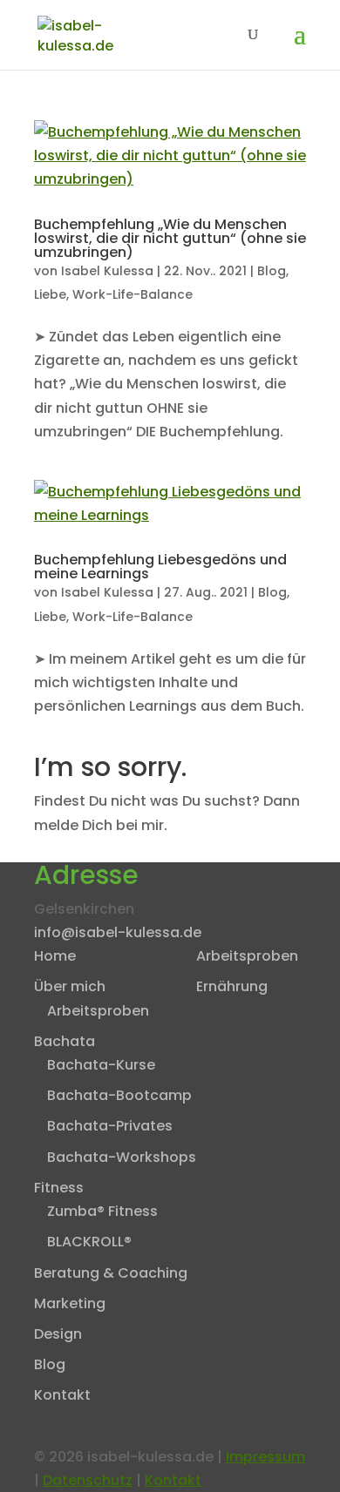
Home (55, 956)
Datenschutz (88, 1480)
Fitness (59, 1188)
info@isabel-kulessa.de (117, 932)
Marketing (69, 1303)
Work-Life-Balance (132, 294)
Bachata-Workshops (121, 1157)
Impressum (265, 1457)
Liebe (50, 294)
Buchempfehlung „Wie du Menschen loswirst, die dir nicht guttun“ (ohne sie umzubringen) (170, 238)
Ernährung (232, 986)
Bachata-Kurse (101, 1065)
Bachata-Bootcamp (119, 1095)
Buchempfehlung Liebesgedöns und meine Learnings (160, 567)
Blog (271, 271)
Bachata (64, 1041)
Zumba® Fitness (102, 1211)
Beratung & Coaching (110, 1273)
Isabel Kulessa (107, 271)
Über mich (69, 986)
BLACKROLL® (89, 1242)
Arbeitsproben (98, 1011)
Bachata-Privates (110, 1126)
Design (58, 1334)
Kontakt (62, 1395)
